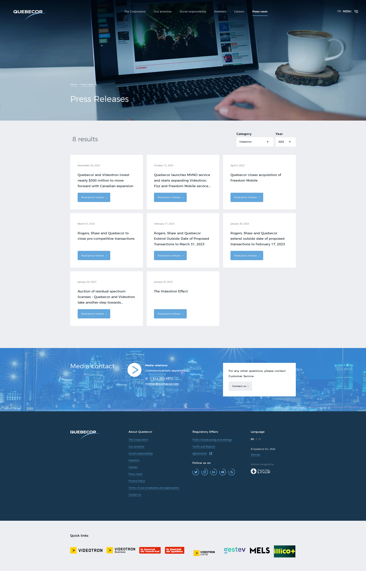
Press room (135, 474)
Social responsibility (141, 453)
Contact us (239, 386)
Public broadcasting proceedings (212, 439)
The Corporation (138, 439)
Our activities (136, 446)
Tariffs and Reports (203, 446)
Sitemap (255, 454)
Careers (133, 467)
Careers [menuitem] (239, 11)
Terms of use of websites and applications (154, 487)
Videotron (245, 142)
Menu (347, 11)
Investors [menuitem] (220, 11)
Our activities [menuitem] (163, 11)
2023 (281, 142)
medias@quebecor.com (162, 383)
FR (339, 11)
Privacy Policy (137, 480)
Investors (134, 460)
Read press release (93, 197)
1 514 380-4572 (161, 378)
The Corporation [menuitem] (135, 11)
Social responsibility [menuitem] (193, 11)
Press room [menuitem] (259, 11)
